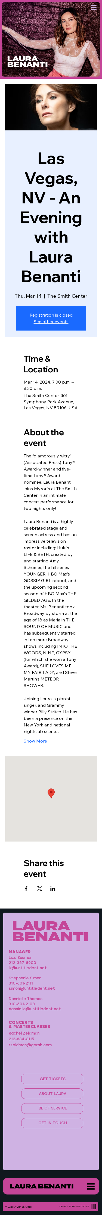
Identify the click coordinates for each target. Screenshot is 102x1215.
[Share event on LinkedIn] (52, 888)
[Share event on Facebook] (26, 888)
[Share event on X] (39, 888)
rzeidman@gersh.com (30, 1045)
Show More (35, 741)
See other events (51, 321)
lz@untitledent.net (28, 968)
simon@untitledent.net (32, 988)
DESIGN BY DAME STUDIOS (74, 1206)
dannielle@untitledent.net (35, 1009)
